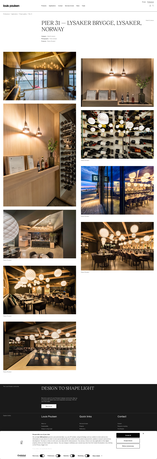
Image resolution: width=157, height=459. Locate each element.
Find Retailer (121, 428)
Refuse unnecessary (128, 446)
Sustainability (44, 426)
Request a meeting (122, 426)
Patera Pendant (51, 41)
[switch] (58, 455)
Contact (120, 423)
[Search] (153, 7)
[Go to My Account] (150, 7)
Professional (150, 2)
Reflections (82, 428)
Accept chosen (128, 440)
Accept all (128, 435)
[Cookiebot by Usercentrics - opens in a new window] (22, 456)
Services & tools (83, 423)
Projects (81, 426)
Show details (96, 455)
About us (43, 423)
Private (144, 2)
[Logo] (11, 6)
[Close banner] (143, 433)
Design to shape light (46, 428)
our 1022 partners (42, 437)
